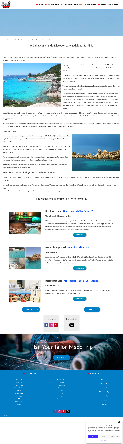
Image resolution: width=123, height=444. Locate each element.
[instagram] (59, 411)
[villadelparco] (25, 248)
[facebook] (55, 411)
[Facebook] (46, 325)
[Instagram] (51, 325)
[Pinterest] (56, 325)
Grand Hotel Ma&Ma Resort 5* (78, 211)
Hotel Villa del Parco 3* (78, 247)
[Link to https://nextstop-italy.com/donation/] (88, 373)
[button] (119, 422)
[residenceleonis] (25, 281)
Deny (103, 436)
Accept (92, 436)
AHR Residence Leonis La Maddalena (82, 280)
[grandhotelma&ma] (25, 213)
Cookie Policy (103, 440)
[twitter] (68, 411)
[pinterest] (63, 411)
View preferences (115, 436)
